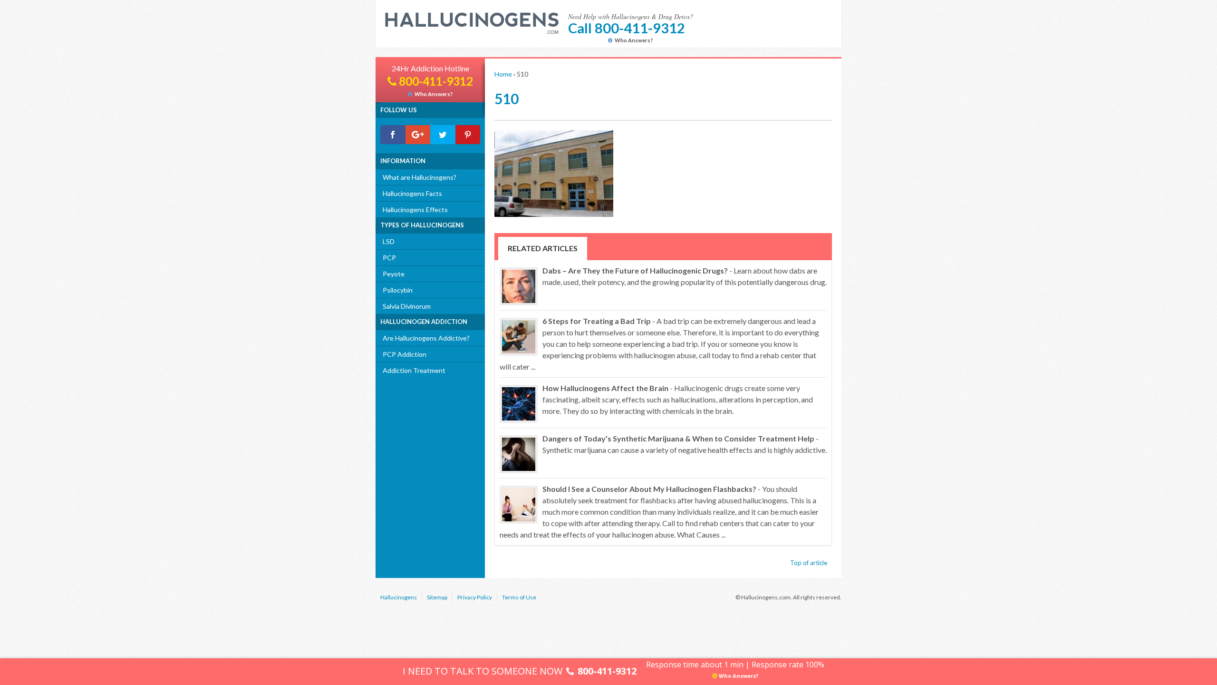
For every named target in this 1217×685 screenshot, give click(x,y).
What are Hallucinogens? (419, 177)
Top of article (808, 563)
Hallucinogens (398, 597)
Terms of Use (519, 597)
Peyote (394, 274)
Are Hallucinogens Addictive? (426, 338)
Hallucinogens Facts (412, 193)
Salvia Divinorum (407, 306)
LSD (389, 241)
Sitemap (437, 597)
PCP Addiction (404, 354)
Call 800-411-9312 (626, 28)
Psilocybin (398, 290)
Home (503, 74)
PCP (389, 258)
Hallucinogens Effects (415, 210)
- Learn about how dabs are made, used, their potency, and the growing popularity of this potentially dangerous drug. (684, 276)
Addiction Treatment (414, 370)
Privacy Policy (474, 597)
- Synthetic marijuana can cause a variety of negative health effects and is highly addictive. (684, 444)
